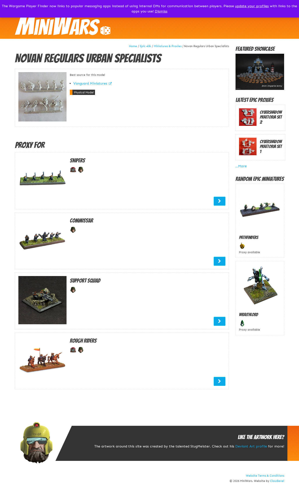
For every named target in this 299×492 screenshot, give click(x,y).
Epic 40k (145, 46)
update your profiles (252, 6)
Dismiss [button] (161, 11)
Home (133, 46)
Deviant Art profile (251, 446)
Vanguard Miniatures (90, 83)
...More (241, 166)
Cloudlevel (277, 481)
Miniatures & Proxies (167, 46)
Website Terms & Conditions (265, 475)
